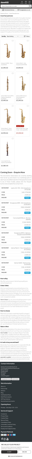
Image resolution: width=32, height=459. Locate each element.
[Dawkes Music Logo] (4, 2)
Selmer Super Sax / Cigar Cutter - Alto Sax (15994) (22, 129)
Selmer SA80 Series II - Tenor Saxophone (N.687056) (21, 97)
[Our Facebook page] (2, 439)
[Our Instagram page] (4, 439)
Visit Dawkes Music (6, 395)
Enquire (27, 197)
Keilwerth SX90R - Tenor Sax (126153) (7, 63)
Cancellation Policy (6, 422)
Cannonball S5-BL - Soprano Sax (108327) (6, 161)
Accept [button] (9, 451)
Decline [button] (24, 451)
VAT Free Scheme (5, 399)
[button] (16, 456)
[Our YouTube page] (7, 439)
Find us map (4, 388)
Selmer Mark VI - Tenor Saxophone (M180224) (6, 129)
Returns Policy (4, 420)
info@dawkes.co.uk (6, 379)
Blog (2, 392)
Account (22, 3)
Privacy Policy (4, 416)
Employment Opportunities (8, 428)
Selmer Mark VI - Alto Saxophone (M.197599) (21, 63)
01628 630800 (15, 379)
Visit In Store (4, 299)
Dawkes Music (4, 13)
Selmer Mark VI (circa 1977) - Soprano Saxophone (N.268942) (7, 97)
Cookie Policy (4, 418)
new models (4, 332)
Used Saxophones (14, 13)
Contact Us (4, 414)
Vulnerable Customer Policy (8, 424)
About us (3, 386)
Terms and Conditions (6, 426)
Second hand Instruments (8, 401)
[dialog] (16, 450)
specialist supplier (5, 357)
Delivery (3, 390)
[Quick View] (12, 41)
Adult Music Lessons (6, 397)
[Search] (30, 6)
